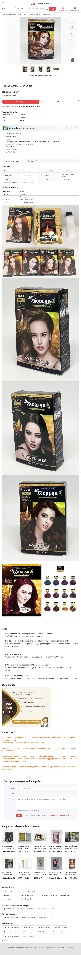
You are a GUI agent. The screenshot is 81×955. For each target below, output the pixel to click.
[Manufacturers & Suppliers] (40, 3)
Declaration (61, 947)
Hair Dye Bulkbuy (28, 937)
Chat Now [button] (61, 102)
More (3, 940)
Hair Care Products (28, 14)
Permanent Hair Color (48, 14)
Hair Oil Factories (28, 927)
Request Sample (34, 106)
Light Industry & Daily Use (14, 14)
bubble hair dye (6, 895)
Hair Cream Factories (44, 927)
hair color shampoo (27, 895)
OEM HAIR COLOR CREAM (48, 895)
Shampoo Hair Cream (59, 932)
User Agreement (51, 947)
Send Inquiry (20, 102)
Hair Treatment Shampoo (11, 937)
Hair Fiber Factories (61, 927)
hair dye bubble (64, 895)
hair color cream (7, 899)
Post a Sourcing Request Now (59, 815)
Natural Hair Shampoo (26, 932)
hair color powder (26, 899)
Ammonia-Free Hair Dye (11, 918)
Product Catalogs (29, 891)
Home (3, 14)
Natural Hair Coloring (28, 918)
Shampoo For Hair (9, 932)
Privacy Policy (70, 947)
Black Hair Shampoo (43, 932)
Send (18, 815)
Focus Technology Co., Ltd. (27, 947)
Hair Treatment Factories (11, 927)
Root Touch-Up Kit (44, 918)
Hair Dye (37, 14)
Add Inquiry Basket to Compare (41, 76)
